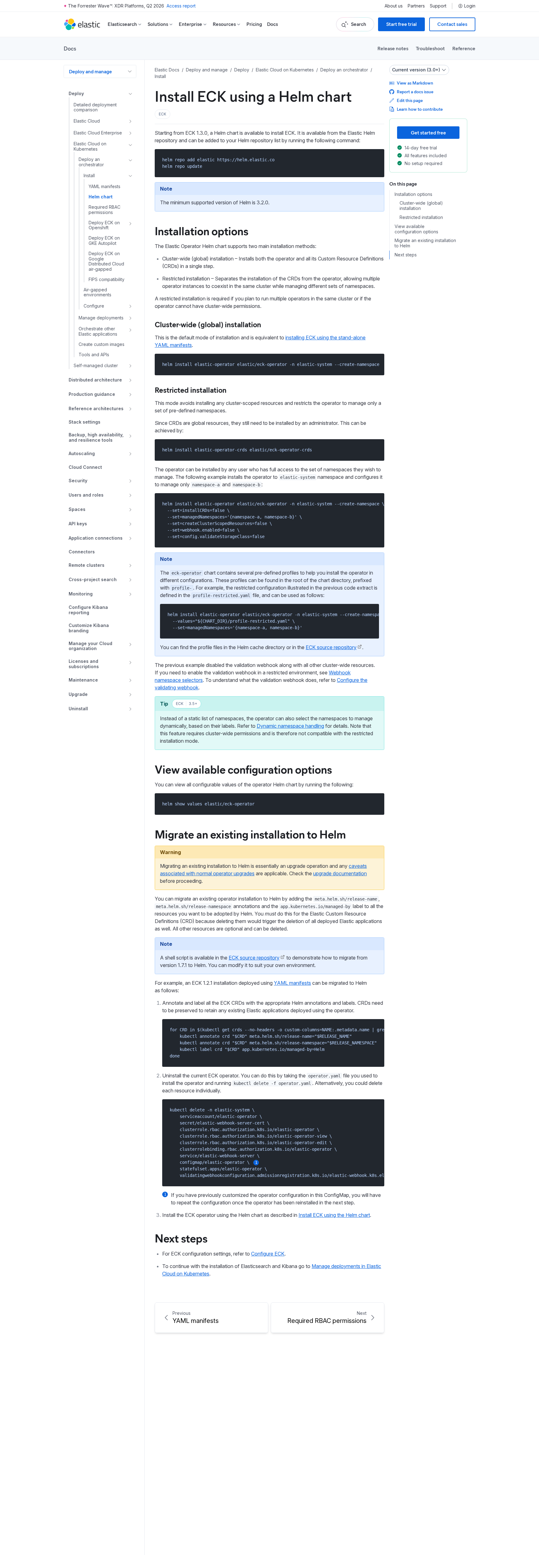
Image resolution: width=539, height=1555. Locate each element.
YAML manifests (292, 983)
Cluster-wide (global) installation (208, 324)
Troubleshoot (430, 48)
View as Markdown (415, 83)
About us (394, 6)
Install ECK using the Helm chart (334, 1215)
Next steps (181, 1237)
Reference (463, 48)
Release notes (392, 48)
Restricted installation (190, 390)
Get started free (428, 132)
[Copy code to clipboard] (375, 159)
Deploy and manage (90, 71)
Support (438, 6)
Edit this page (410, 100)
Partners (416, 6)
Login (469, 5)
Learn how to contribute (420, 109)
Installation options (201, 230)
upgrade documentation (340, 873)
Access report (181, 5)
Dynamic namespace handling (290, 726)
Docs (272, 24)
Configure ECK (267, 1254)
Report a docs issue (415, 92)
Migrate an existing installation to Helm (250, 833)
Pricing (254, 24)
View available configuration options (243, 768)
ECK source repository (331, 647)
